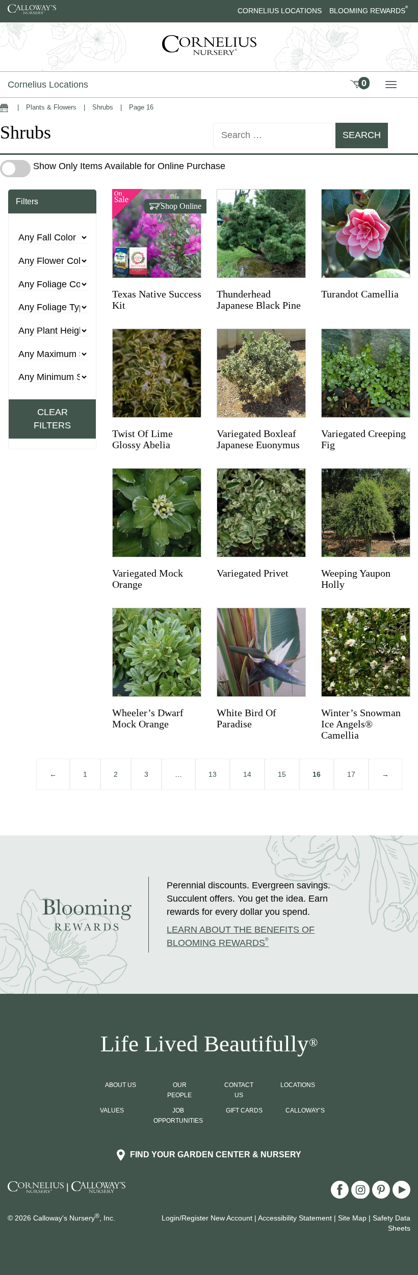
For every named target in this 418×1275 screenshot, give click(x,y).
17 (351, 774)
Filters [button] (27, 201)
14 (247, 774)
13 (212, 774)
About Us (120, 1085)
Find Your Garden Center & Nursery (215, 1154)
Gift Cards (244, 1110)
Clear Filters (52, 418)
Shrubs (102, 107)
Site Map (352, 1218)
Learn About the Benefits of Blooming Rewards (241, 936)
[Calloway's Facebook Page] (341, 1195)
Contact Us (238, 1090)
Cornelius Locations (280, 11)
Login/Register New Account (207, 1218)
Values (112, 1110)
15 (282, 774)
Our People (179, 1090)
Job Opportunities (178, 1115)
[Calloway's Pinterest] (382, 1195)
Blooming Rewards (368, 11)
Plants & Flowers (51, 107)
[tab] (52, 201)
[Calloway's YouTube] (401, 1195)
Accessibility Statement (295, 1218)
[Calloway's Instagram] (361, 1195)
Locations (297, 1085)
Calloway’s (305, 1110)
